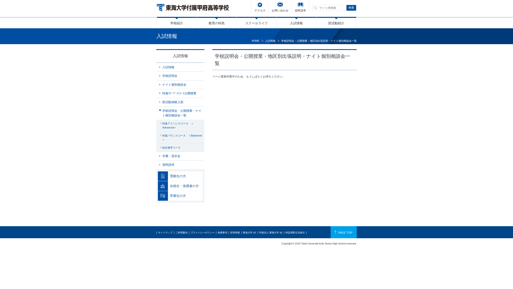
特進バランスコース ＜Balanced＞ (182, 137)
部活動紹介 (336, 23)
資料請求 (300, 10)
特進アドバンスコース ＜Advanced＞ (178, 125)
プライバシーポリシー (203, 232)
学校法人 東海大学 (269, 232)
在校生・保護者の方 (184, 186)
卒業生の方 (178, 195)
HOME (256, 40)
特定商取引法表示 (295, 232)
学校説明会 (169, 75)
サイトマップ (165, 232)
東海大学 (247, 232)
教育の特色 (217, 23)
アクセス (260, 10)
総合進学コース (171, 147)
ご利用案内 (182, 232)
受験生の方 (178, 176)
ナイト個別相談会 (174, 84)
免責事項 (222, 232)
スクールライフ (256, 23)
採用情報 (235, 232)
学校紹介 (176, 23)
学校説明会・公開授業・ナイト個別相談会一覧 (181, 113)
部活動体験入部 (172, 102)
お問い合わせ (280, 10)
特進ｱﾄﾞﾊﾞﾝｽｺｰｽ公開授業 (179, 93)
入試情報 (296, 23)
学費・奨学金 (171, 156)
